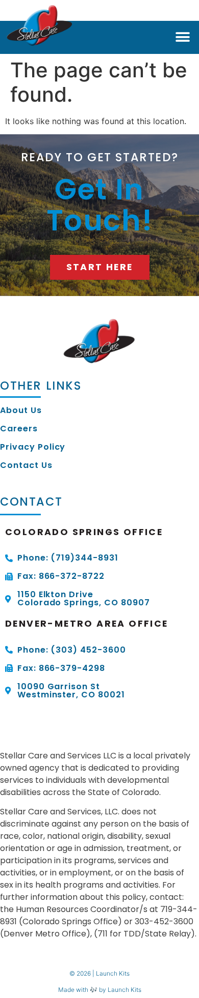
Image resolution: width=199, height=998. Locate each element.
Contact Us (26, 465)
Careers (19, 429)
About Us (21, 410)
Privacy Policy (32, 447)
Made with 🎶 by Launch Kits (99, 989)
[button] (182, 37)
